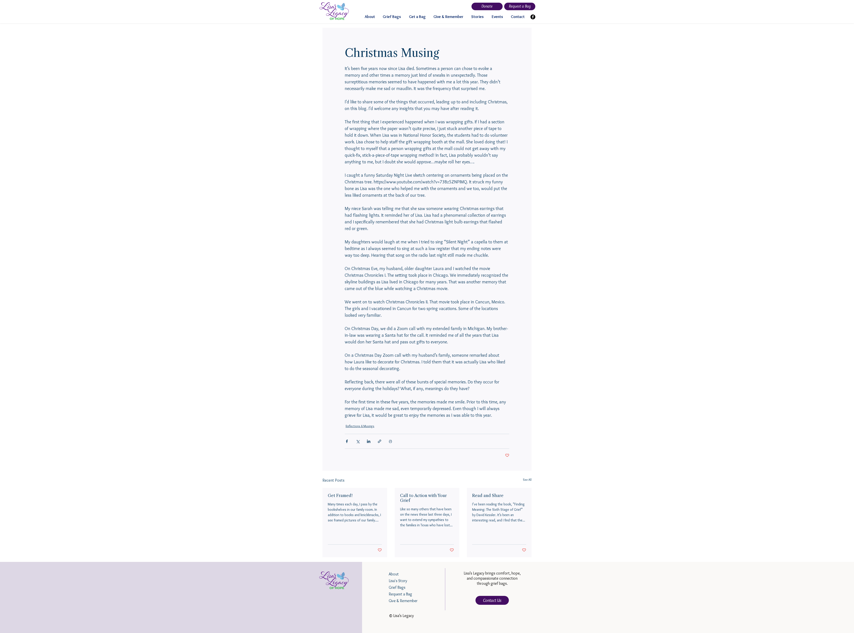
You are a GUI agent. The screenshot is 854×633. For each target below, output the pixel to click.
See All (527, 480)
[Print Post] (390, 441)
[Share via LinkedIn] (369, 441)
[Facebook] (532, 16)
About (394, 574)
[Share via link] (379, 441)
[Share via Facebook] (347, 441)
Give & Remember (403, 600)
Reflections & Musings (360, 426)
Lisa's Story (398, 580)
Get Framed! (340, 495)
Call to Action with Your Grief (423, 498)
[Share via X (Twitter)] (358, 441)
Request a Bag (400, 594)
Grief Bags (397, 587)
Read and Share (488, 495)
